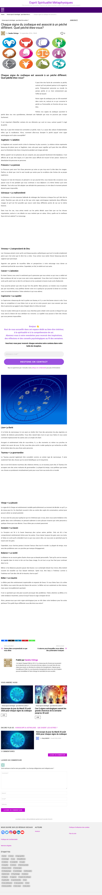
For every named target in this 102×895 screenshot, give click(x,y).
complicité (14, 862)
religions (5, 877)
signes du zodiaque (25, 877)
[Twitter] (7, 832)
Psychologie (16, 874)
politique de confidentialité (38, 368)
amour (11, 856)
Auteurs (37, 831)
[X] (11, 640)
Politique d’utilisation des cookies (79, 827)
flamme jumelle (23, 865)
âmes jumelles (7, 886)
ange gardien (20, 856)
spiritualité (6, 880)
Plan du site (72, 833)
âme (27, 883)
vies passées (19, 883)
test (25, 880)
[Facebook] (4, 640)
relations (25, 874)
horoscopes (18, 868)
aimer (4, 856)
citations (5, 862)
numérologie (18, 871)
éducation (27, 886)
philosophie (28, 871)
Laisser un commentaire (57, 755)
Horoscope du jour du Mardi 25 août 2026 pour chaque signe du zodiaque (16, 709)
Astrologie (6, 859)
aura (13, 859)
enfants (14, 865)
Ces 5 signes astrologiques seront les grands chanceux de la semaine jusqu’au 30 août (50, 710)
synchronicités (16, 880)
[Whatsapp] (32, 640)
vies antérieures (7, 883)
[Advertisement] (34, 234)
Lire (3, 715)
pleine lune (6, 874)
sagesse (13, 877)
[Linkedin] (18, 640)
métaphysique (7, 871)
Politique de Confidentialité (9, 839)
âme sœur (18, 886)
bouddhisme (21, 859)
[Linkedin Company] (18, 832)
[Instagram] (10, 832)
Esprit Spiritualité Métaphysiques (51, 2)
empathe (5, 865)
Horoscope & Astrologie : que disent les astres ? (15, 705)
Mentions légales (6, 845)
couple (23, 862)
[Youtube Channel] (22, 832)
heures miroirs (7, 868)
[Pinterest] (25, 640)
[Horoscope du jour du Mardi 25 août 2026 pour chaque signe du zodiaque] (17, 694)
